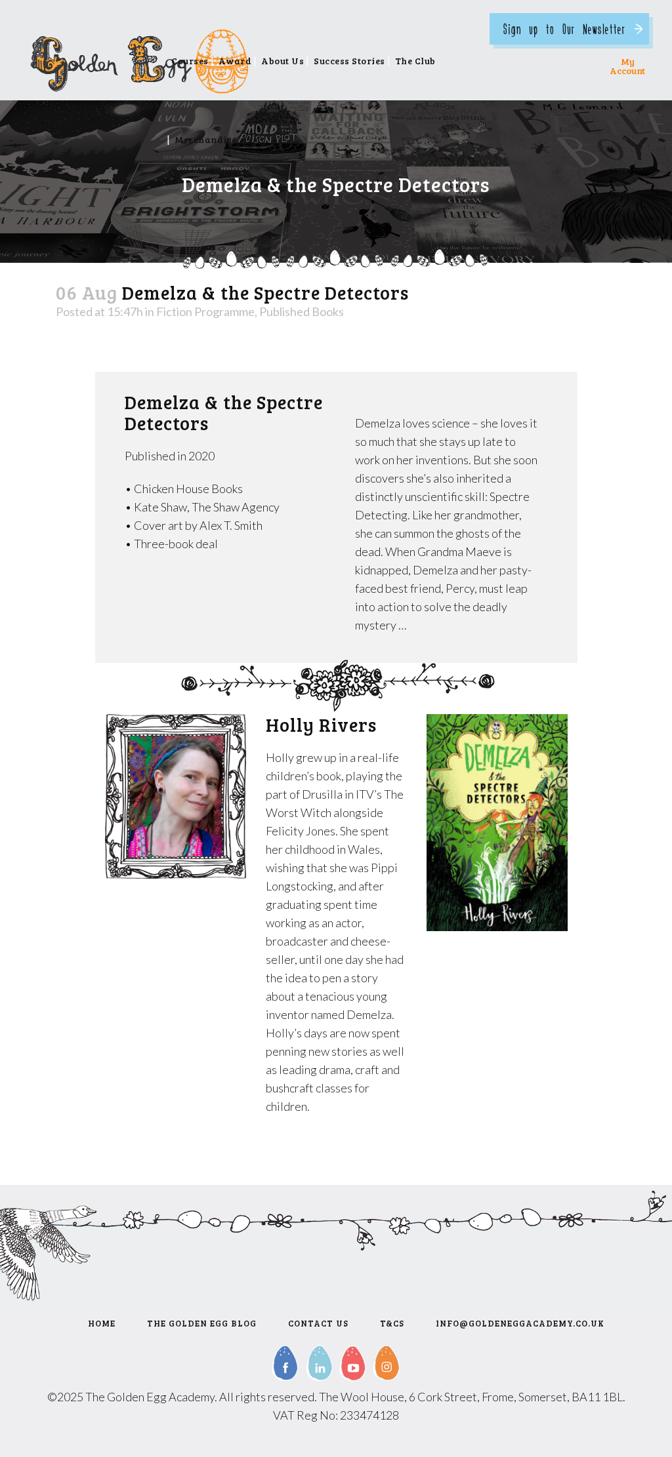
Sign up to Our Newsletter (564, 28)
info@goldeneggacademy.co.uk (520, 1323)
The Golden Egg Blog (202, 1323)
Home (102, 1323)
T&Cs (392, 1323)
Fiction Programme (205, 311)
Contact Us (318, 1323)
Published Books (301, 311)
